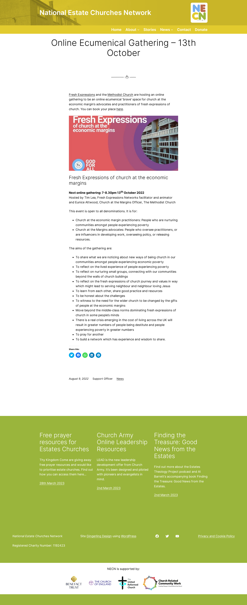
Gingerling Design (99, 536)
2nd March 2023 (108, 488)
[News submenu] (172, 29)
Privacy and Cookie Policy (216, 536)
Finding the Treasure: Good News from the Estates (175, 446)
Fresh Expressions (82, 94)
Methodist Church (120, 94)
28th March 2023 (51, 483)
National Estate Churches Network (37, 536)
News (120, 378)
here (119, 109)
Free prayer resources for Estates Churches (64, 442)
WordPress (128, 536)
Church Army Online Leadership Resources (122, 442)
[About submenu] (138, 29)
